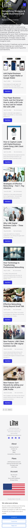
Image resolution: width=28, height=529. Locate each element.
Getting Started (14, 447)
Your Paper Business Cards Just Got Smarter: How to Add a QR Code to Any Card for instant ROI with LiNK (13, 102)
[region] (14, 515)
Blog (14, 452)
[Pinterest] (19, 438)
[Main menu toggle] (24, 4)
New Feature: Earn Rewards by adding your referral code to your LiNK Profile (13, 386)
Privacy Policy (14, 480)
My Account (14, 474)
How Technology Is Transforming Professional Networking (13, 265)
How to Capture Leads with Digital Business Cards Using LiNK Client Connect (13, 145)
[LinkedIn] (12, 438)
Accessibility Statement (14, 454)
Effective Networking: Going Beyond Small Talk (13, 305)
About (14, 450)
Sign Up (14, 476)
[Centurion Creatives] (7, 4)
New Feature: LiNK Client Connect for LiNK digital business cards (13, 343)
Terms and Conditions (14, 478)
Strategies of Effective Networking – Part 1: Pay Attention (13, 186)
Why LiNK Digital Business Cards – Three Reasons (13, 225)
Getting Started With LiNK (14, 463)
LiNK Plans (14, 467)
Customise (14, 521)
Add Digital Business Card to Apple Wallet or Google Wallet (13, 75)
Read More (7, 91)
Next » (10, 409)
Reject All (14, 525)
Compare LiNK (14, 465)
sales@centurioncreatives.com (14, 435)
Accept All (14, 517)
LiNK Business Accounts (14, 461)
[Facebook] (15, 438)
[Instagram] (9, 438)
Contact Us (14, 449)
